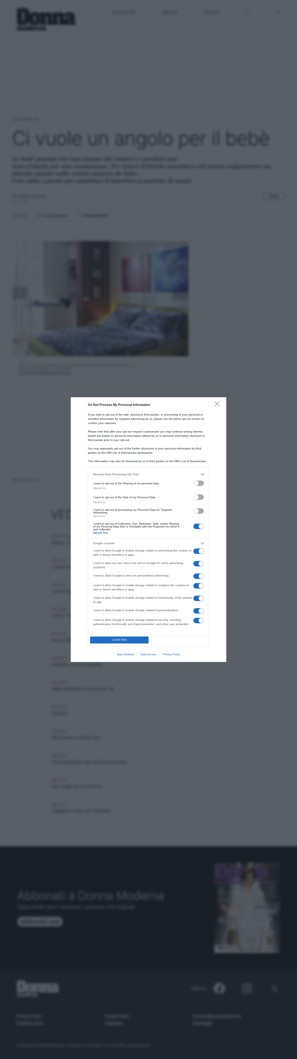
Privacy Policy (171, 654)
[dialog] (148, 529)
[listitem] (148, 474)
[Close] (218, 405)
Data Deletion (125, 654)
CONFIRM (119, 639)
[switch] (198, 483)
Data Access (148, 654)
